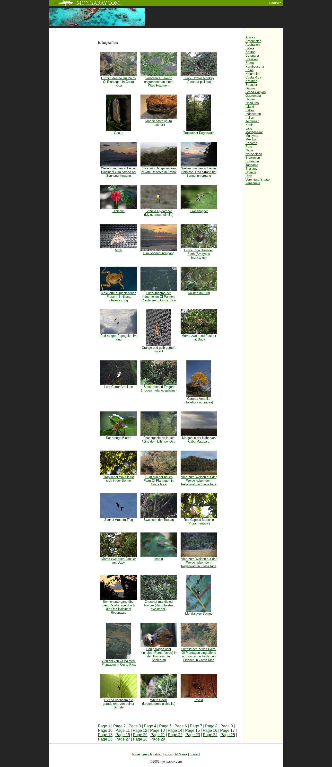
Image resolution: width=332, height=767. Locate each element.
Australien (252, 44)
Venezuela (252, 183)
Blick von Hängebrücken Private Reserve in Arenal (158, 170)
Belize (249, 48)
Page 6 (181, 726)
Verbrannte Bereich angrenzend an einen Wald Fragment (158, 81)
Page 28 (140, 739)
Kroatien (251, 81)
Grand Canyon (255, 92)
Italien (249, 117)
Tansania (251, 165)
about (158, 754)
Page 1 (104, 726)
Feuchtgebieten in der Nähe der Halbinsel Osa (158, 439)
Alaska (250, 37)
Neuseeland (253, 154)
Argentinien (253, 41)
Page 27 (122, 739)
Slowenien (252, 157)
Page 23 (192, 735)
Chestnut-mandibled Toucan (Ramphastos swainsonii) (159, 605)
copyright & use (176, 754)
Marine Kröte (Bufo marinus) (158, 122)
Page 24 (210, 735)
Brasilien (251, 59)
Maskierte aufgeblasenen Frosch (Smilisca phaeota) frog (118, 296)
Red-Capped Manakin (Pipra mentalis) (199, 521)
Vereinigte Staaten (258, 179)
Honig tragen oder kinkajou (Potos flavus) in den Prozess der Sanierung (158, 654)
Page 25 (227, 735)
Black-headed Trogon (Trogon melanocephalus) (158, 388)
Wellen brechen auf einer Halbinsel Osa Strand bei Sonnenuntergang (118, 171)
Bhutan (250, 52)
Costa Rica (253, 77)
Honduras (252, 103)
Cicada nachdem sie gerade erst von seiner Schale (118, 703)
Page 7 (196, 726)
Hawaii (250, 99)
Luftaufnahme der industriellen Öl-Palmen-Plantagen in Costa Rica (159, 296)
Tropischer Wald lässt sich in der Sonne (118, 478)
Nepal (249, 150)
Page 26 (105, 739)
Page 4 (150, 726)
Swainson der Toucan (159, 520)
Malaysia (251, 136)
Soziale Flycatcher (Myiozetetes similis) (158, 213)
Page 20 (140, 735)
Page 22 (175, 735)
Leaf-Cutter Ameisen (118, 387)
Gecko (118, 133)
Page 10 (105, 730)
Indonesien (253, 114)
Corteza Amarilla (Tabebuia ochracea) (198, 400)
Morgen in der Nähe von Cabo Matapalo (199, 439)
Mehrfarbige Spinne (198, 613)
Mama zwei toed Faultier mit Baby (199, 337)
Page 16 (210, 730)
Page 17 (227, 730)
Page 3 (135, 726)
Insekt (158, 559)
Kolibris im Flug (199, 293)
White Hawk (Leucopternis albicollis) (158, 702)
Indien (249, 110)
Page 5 (165, 726)
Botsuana (252, 55)
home (136, 754)
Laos (248, 128)
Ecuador (251, 85)
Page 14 (175, 730)
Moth (118, 250)
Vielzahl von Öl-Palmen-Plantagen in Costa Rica (119, 662)
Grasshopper (199, 211)
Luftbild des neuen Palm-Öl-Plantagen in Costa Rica (118, 81)
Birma (249, 63)
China (249, 70)
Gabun (250, 88)
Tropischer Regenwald (198, 133)
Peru (248, 146)
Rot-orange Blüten (118, 438)
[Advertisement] (73, 110)
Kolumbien (252, 74)
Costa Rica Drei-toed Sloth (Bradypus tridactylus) (198, 253)
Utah (248, 176)
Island (249, 106)
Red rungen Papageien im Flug (118, 337)
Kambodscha (254, 66)
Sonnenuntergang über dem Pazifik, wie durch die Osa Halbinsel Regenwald (119, 607)
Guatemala (253, 95)
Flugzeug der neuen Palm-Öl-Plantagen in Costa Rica (159, 480)
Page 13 (157, 730)
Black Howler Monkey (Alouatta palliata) (198, 80)
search (147, 754)
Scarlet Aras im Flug (118, 520)
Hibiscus (119, 211)
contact (195, 754)
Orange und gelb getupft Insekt (158, 349)
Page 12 (140, 730)
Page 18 (105, 735)
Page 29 (157, 739)
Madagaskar (254, 132)
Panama (251, 143)
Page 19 (122, 735)
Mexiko (250, 139)
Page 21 (157, 735)
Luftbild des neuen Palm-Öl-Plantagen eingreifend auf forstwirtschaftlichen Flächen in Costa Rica (198, 654)
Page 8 (211, 726)
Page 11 (122, 730)
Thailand (251, 168)
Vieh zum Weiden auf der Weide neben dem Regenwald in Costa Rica (199, 480)
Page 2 (119, 726)
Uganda (250, 172)
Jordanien (252, 121)
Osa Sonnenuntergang (158, 253)
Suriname (252, 161)
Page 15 (192, 730)
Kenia (249, 125)
